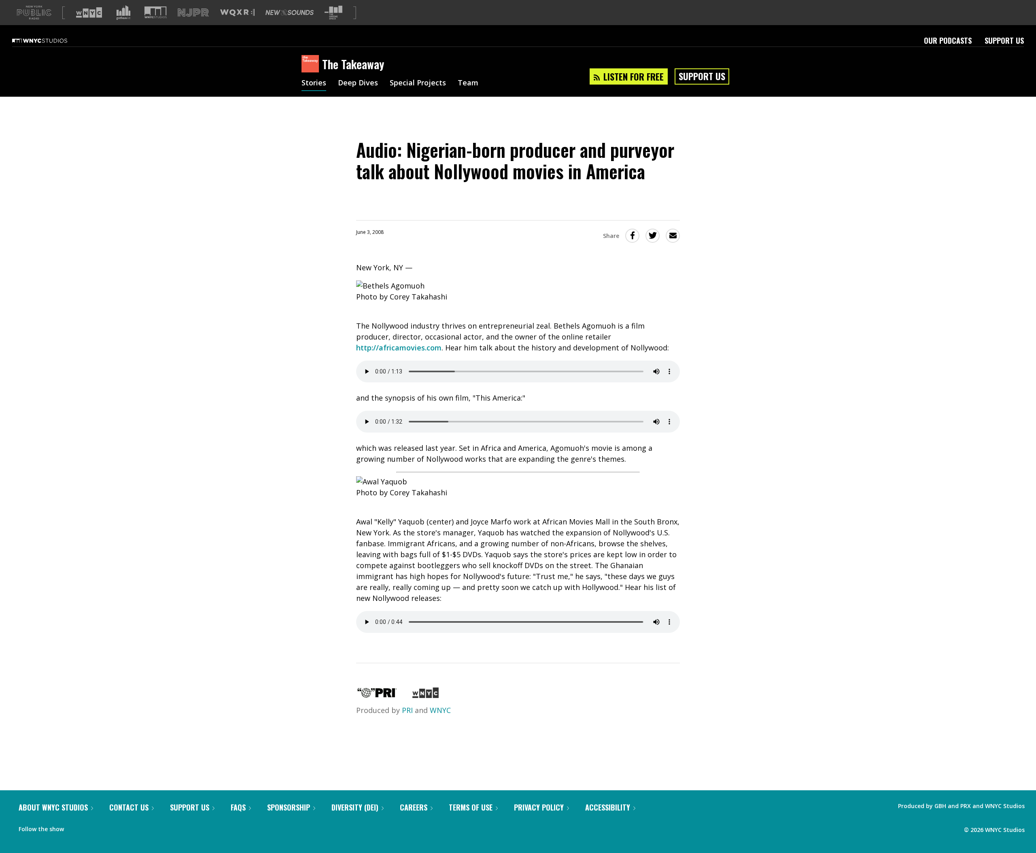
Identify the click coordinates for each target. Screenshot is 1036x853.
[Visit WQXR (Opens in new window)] (237, 13)
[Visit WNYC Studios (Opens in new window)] (155, 12)
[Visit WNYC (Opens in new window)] (89, 12)
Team (468, 83)
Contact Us (129, 807)
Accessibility (607, 807)
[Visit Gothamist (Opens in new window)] (123, 12)
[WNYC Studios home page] (49, 40)
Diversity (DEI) (354, 807)
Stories (313, 83)
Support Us (1004, 40)
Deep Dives (358, 83)
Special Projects (418, 83)
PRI (407, 710)
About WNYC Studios (53, 807)
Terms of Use (471, 807)
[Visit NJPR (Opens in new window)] (193, 12)
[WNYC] (425, 695)
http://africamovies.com (399, 347)
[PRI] (377, 695)
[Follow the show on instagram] (106, 827)
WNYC (440, 710)
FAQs (238, 807)
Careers (413, 807)
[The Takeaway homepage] (311, 64)
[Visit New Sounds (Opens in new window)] (289, 12)
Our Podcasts (948, 40)
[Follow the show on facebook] (75, 827)
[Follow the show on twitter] (91, 827)
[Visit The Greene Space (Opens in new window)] (333, 13)
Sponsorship (288, 807)
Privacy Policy (539, 807)
